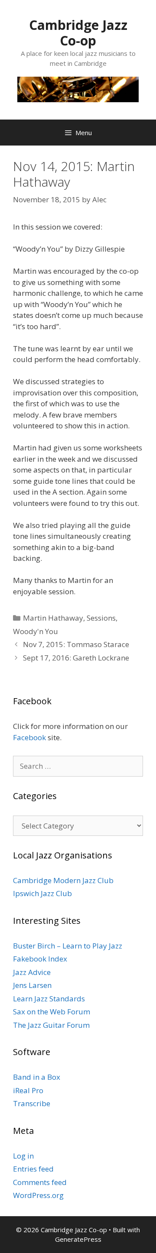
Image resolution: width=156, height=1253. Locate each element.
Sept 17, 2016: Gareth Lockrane (76, 658)
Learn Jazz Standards (49, 999)
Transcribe (31, 1103)
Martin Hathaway (53, 618)
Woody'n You (35, 631)
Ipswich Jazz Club (42, 893)
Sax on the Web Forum (51, 1012)
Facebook (29, 737)
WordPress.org (38, 1195)
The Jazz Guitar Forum (51, 1025)
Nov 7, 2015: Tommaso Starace (76, 644)
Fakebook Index (40, 959)
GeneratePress (78, 1239)
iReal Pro (28, 1090)
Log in (23, 1156)
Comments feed (40, 1182)
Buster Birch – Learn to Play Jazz (67, 946)
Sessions (101, 618)
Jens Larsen (32, 985)
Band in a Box (36, 1077)
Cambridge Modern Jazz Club (63, 880)
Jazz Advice (32, 972)
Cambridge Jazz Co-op (78, 32)
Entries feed (33, 1169)
